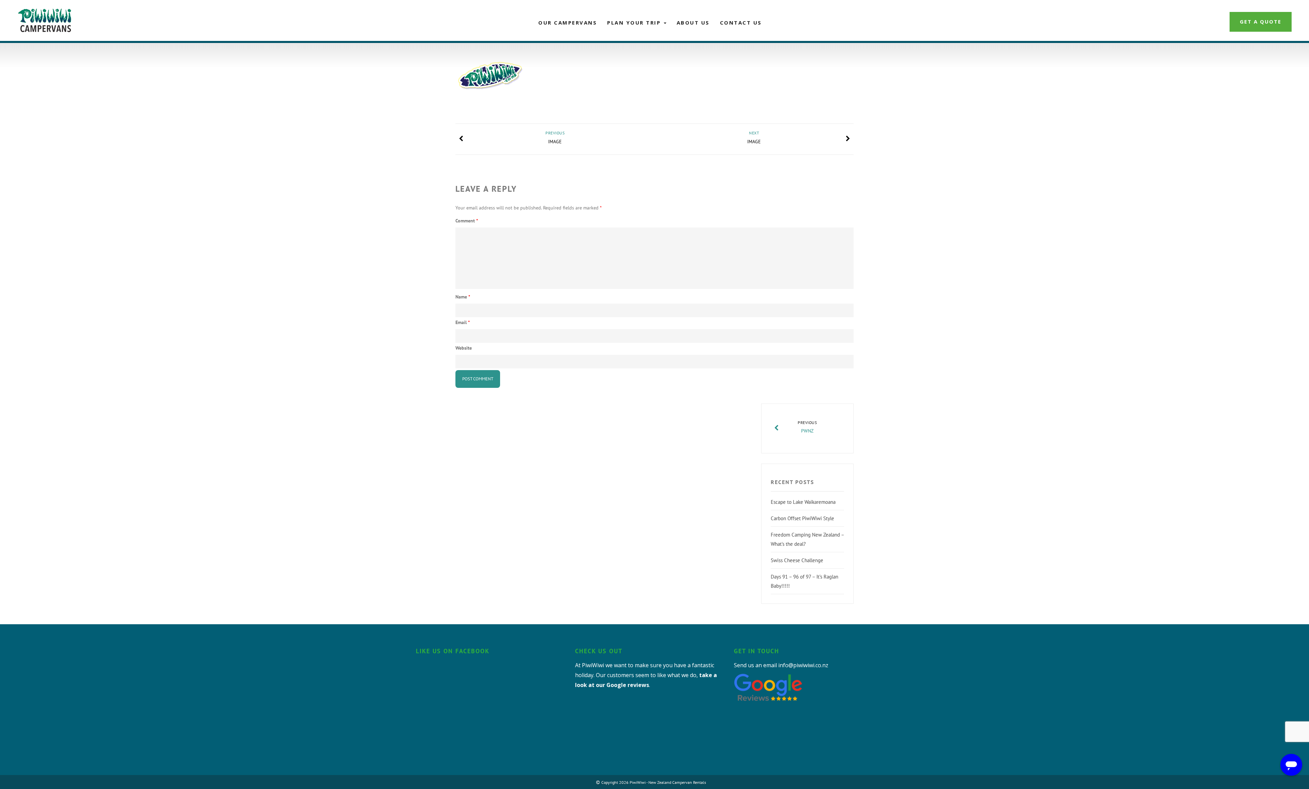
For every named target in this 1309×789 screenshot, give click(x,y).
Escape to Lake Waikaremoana (803, 502)
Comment (466, 221)
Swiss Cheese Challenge (797, 560)
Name (462, 297)
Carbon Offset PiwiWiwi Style (802, 518)
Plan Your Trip (635, 22)
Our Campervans (567, 22)
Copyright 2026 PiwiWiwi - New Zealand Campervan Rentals (653, 782)
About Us (693, 22)
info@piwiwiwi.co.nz (803, 665)
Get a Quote (1260, 21)
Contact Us (741, 22)
